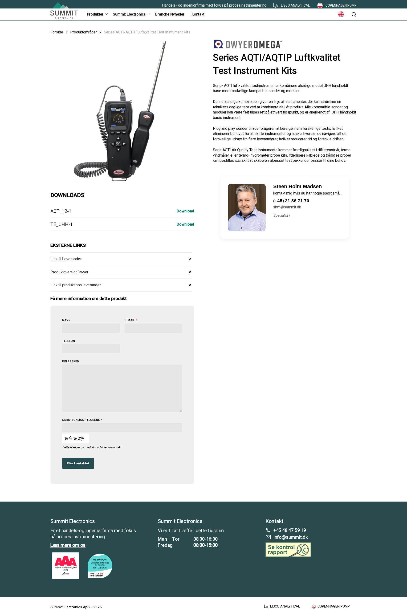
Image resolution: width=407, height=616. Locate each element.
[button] (354, 14)
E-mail (131, 320)
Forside (56, 32)
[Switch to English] (341, 14)
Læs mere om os (67, 545)
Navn (66, 320)
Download (185, 211)
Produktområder (83, 32)
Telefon (68, 341)
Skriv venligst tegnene (82, 419)
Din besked (70, 361)
